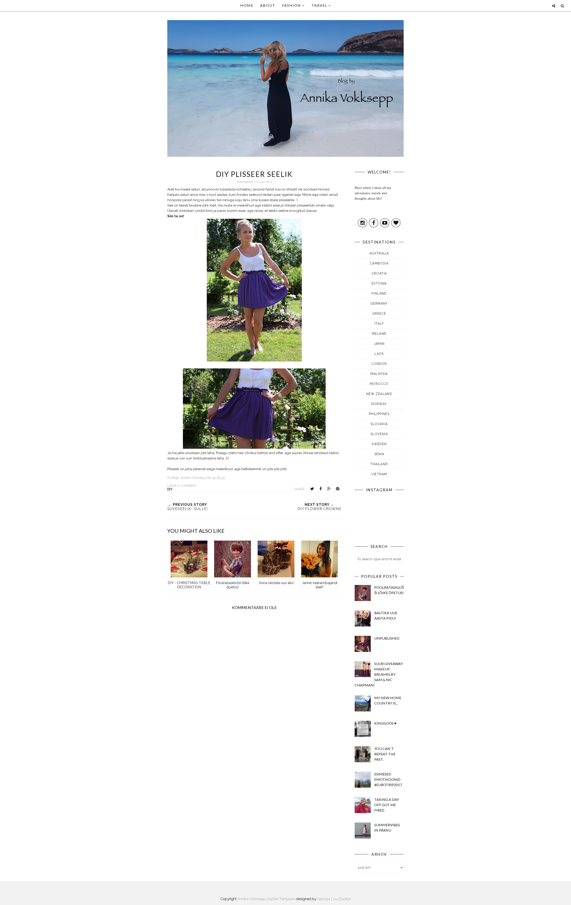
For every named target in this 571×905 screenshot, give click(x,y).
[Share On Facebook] (320, 488)
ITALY (379, 323)
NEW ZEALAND (379, 394)
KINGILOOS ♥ (385, 723)
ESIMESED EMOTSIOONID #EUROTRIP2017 (388, 779)
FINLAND (379, 293)
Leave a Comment (182, 486)
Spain (379, 454)
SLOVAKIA (379, 424)
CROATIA (379, 273)
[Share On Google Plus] (329, 488)
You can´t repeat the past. (384, 753)
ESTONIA (379, 283)
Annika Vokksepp (251, 899)
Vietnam (379, 474)
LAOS (379, 353)
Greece (379, 313)
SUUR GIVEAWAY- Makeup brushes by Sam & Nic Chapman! (379, 674)
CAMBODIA (379, 263)
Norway (379, 404)
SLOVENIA (379, 434)
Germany (379, 303)
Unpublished (386, 638)
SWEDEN (379, 444)
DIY (169, 489)
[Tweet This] (312, 488)
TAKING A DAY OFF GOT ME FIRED (386, 804)
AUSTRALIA (379, 253)
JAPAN (379, 343)
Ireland (379, 333)
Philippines (379, 414)
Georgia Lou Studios (334, 899)
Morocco (379, 384)
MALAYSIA (379, 374)
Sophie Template (281, 899)
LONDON (379, 364)
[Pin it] (337, 488)
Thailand (379, 464)
